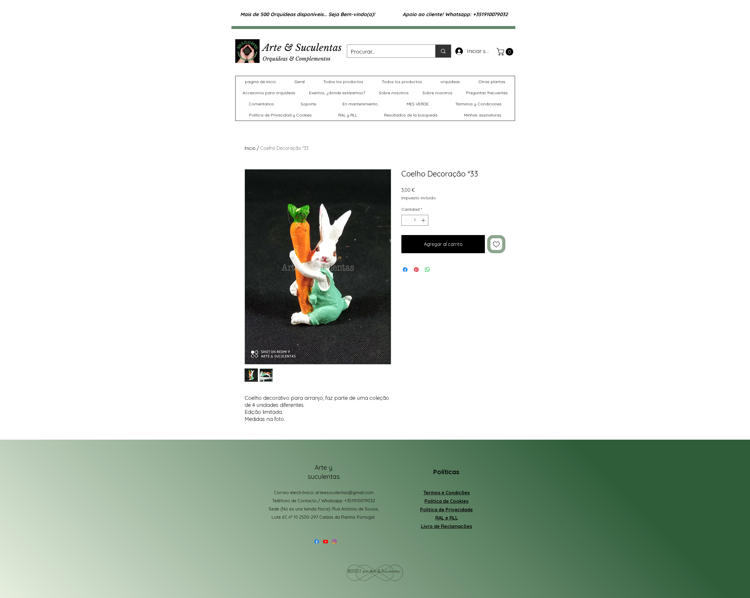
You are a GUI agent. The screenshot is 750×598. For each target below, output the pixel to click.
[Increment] (423, 220)
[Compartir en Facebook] (405, 269)
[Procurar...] (443, 51)
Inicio (250, 148)
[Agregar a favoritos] (496, 244)
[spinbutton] (415, 220)
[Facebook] (317, 541)
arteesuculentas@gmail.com (344, 492)
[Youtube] (325, 541)
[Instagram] (334, 541)
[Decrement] (406, 220)
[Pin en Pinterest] (416, 269)
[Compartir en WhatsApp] (427, 269)
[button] (506, 52)
